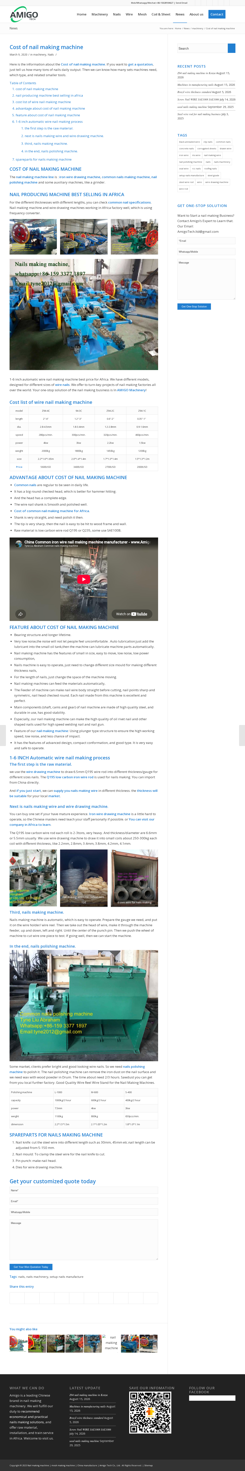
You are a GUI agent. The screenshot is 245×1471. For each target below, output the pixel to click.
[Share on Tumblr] (91, 1298)
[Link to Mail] (232, 3)
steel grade (213, 175)
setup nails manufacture (66, 1277)
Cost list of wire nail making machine (43, 102)
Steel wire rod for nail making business (199, 114)
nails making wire (84, 790)
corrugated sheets (206, 148)
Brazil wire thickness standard (194, 92)
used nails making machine (192, 107)
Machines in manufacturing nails (195, 84)
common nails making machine (126, 177)
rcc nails (196, 168)
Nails (51, 54)
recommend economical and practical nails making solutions (29, 1416)
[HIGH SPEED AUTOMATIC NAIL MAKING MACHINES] (3, 735)
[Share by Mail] (135, 1298)
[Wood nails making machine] (130, 1344)
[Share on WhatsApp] (47, 1298)
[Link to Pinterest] (221, 3)
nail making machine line (35, 177)
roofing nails (210, 168)
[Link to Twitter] (204, 3)
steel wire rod (186, 182)
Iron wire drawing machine (109, 814)
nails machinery (37, 1277)
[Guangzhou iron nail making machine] (149, 1344)
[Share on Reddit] (121, 1298)
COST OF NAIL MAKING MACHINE (37, 89)
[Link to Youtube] (215, 3)
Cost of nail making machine (46, 47)
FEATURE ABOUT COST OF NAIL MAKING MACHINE (48, 115)
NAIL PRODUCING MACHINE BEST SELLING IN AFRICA (49, 95)
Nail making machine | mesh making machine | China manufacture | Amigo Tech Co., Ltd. (74, 1465)
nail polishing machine (190, 161)
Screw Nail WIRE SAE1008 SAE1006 (198, 99)
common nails (223, 141)
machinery (39, 54)
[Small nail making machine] (93, 1344)
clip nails (207, 141)
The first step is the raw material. (49, 128)
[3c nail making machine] (37, 1344)
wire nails (62, 384)
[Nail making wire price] (242, 735)
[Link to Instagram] (226, 3)
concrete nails (186, 148)
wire (199, 182)
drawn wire (225, 148)
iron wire (184, 155)
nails (21, 1277)
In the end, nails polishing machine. (51, 151)
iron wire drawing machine (79, 177)
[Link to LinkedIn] (198, 3)
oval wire (184, 168)
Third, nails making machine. (46, 143)
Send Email (181, 2)
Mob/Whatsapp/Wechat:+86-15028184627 (152, 2)
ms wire (196, 155)
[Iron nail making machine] (74, 1344)
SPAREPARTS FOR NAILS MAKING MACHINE (44, 159)
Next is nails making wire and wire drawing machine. (64, 136)
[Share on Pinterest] (61, 1298)
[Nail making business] (19, 1344)
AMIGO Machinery (131, 390)
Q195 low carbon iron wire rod (70, 777)
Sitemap (148, 1465)
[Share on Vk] (106, 1298)
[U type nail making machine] (56, 1344)
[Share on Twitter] (32, 1298)
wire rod (183, 188)
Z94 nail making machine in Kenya (196, 73)
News (14, 28)
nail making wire (212, 155)
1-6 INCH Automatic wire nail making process (49, 121)
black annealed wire (189, 141)
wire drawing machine (43, 771)
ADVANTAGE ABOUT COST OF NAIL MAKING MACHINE (50, 108)
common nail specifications (129, 202)
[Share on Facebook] (17, 1298)
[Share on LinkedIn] (76, 1298)
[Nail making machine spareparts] (111, 1344)
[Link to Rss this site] (209, 3)
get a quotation (140, 64)
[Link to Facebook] (192, 3)
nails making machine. (43, 912)
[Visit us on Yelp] (150, 1298)
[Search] (231, 14)
